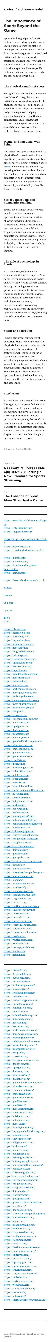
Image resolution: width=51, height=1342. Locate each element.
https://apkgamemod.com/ (18, 1142)
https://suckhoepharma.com (19, 895)
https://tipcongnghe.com (18, 921)
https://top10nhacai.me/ (17, 981)
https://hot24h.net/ (15, 1206)
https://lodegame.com (16, 778)
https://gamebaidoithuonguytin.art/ (24, 1082)
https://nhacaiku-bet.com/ (18, 1086)
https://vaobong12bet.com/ (19, 1037)
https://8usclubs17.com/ (17, 977)
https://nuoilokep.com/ (17, 1135)
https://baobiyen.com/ (16, 1150)
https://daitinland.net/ (16, 1191)
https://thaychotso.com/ (17, 1138)
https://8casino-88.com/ (17, 974)
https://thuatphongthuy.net (19, 909)
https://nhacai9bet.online (18, 786)
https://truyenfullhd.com (17, 928)
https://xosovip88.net (16, 647)
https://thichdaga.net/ (16, 996)
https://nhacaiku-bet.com (18, 745)
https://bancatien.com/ (16, 1026)
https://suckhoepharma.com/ (20, 1236)
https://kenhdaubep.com (17, 868)
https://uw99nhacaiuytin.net (20, 704)
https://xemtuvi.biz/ (15, 1292)
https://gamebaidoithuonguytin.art (23, 741)
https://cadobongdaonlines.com (21, 700)
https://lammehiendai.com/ (19, 1217)
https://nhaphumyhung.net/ (19, 1225)
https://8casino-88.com (17, 632)
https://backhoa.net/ (15, 1146)
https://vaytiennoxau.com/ (18, 1281)
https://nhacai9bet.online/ (18, 1127)
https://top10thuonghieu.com (20, 924)
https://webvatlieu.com (16, 943)
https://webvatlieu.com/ (17, 1284)
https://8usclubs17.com (16, 636)
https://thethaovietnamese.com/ (22, 1247)
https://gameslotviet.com (18, 756)
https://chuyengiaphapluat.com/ (21, 1176)
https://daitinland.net (16, 850)
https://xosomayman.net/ (18, 1019)
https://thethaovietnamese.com (21, 906)
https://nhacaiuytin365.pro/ (19, 1049)
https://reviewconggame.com (20, 659)
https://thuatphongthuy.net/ (20, 1251)
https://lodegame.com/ (16, 1120)
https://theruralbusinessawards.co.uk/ (25, 580)
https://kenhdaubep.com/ (18, 1210)
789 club (8, 602)
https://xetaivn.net (14, 954)
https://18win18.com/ (15, 970)
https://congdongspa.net (17, 842)
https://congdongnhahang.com (21, 838)
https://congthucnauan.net (19, 846)
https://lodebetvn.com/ (17, 1116)
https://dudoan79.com (16, 730)
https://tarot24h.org (15, 902)
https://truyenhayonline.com (20, 932)
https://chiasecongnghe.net (19, 831)
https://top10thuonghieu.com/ (20, 1266)
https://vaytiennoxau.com (18, 939)
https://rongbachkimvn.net (19, 651)
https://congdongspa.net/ (18, 1183)
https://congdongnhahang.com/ (21, 1180)
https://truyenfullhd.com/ (18, 1269)
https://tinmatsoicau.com (18, 662)
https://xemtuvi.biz (14, 951)
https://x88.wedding (15, 681)
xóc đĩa (8, 587)
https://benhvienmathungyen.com (23, 823)
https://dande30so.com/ (17, 1064)
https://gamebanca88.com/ (19, 1090)
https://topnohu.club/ (16, 1011)
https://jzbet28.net (14, 763)
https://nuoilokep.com (16, 793)
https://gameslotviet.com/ (18, 1097)
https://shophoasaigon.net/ (19, 1232)
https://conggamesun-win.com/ (21, 1060)
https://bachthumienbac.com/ (20, 1030)
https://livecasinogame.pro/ (19, 1108)
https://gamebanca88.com (18, 748)
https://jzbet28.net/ (15, 1105)
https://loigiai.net (13, 880)
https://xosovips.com (15, 715)
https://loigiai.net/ (14, 1221)
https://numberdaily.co (16, 887)
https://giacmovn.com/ (16, 1195)
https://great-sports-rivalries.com (23, 861)
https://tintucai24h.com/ (17, 1258)
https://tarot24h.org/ (15, 1243)
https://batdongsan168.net (18, 816)
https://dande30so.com (16, 722)
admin (11, 449)
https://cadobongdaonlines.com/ (22, 1041)
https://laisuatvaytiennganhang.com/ (24, 1213)
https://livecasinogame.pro (18, 767)
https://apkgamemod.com (18, 801)
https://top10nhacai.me (17, 640)
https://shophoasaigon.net (18, 891)
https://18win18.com (15, 629)
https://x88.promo (14, 711)
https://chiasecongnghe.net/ (19, 1172)
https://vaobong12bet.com (18, 696)
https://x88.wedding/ (15, 1022)
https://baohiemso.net (16, 812)
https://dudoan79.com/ (17, 1071)
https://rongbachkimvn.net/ (19, 992)
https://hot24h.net (14, 865)
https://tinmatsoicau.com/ (18, 1004)
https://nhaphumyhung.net (19, 883)
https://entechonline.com (18, 528)
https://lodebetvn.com (16, 775)
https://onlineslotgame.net (19, 644)
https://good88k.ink (15, 760)
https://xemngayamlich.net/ (19, 1288)
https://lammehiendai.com (18, 876)
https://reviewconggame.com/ (20, 1000)
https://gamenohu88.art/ (18, 1093)
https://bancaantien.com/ (18, 1007)
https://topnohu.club (15, 670)
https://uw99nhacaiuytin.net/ (20, 1045)
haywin (8, 595)
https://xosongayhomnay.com (20, 692)
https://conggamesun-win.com (21, 719)
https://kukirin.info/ (15, 558)
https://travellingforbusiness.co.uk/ (23, 550)
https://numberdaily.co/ (17, 1228)
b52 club (8, 610)
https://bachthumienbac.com (20, 689)
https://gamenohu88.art (17, 752)
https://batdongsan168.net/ (19, 1157)
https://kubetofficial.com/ (18, 1112)
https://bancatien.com (16, 685)
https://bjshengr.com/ (16, 561)
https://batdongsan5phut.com (20, 820)
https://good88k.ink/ (15, 1101)
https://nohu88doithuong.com (21, 674)
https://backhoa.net (15, 805)
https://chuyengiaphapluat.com (21, 835)
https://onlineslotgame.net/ (19, 985)
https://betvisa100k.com (17, 827)
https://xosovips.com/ (16, 1056)
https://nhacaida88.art (16, 734)
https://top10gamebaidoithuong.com (24, 790)
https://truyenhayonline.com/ (20, 1273)
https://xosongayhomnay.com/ (21, 1034)
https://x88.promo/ (14, 1052)
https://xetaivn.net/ (15, 1296)
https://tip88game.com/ (17, 1067)
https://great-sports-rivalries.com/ (23, 1202)
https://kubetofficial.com (17, 771)
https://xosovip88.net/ (16, 989)
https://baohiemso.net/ (17, 1153)
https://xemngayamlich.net (19, 947)
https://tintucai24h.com (17, 917)
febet (7, 621)
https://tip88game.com (16, 726)
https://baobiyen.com (16, 808)
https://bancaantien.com (17, 666)
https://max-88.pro (15, 782)
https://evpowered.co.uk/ (17, 546)
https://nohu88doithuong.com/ (21, 1015)
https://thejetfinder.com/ (18, 531)
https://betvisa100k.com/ (17, 1168)
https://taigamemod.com (17, 898)
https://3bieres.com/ (15, 573)
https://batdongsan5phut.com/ (21, 1161)
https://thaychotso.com (17, 797)
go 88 (7, 617)
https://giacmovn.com (16, 853)
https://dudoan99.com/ (17, 1079)
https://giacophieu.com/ (17, 1198)
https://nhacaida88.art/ (17, 1075)
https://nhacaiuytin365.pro (19, 707)
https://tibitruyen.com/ (17, 1254)
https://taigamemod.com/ (18, 1240)
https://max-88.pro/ (15, 1123)
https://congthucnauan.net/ (19, 1187)
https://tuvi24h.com (15, 936)
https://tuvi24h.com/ (15, 1277)
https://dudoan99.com (16, 737)
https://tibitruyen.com (16, 913)
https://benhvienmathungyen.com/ (23, 1165)
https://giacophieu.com (17, 857)
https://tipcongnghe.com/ (18, 1262)
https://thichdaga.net (16, 655)
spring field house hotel (23, 9)
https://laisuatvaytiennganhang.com (24, 872)
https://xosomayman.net (17, 677)
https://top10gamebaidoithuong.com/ (24, 1131)
